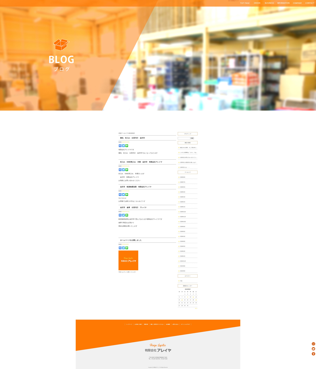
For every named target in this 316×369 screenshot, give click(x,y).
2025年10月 (183, 221)
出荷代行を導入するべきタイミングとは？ (189, 157)
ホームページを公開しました (131, 240)
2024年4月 (182, 251)
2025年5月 (182, 231)
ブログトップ (187, 133)
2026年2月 (182, 201)
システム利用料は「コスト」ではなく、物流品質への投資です (189, 152)
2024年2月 (182, 256)
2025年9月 (182, 226)
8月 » (196, 308)
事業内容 (269, 3)
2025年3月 (182, 236)
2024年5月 (182, 246)
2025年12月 (183, 211)
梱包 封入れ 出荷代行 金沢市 (132, 138)
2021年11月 (183, 261)
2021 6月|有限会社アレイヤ (233, 0)
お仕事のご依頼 (257, 3)
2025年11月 (183, 216)
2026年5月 (182, 187)
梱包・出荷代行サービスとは (283, 3)
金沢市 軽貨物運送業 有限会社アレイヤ (135, 187)
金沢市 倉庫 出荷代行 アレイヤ (133, 207)
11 (193, 297)
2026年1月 (182, 206)
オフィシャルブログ (185, 324)
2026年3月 (182, 197)
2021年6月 (182, 271)
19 (196, 299)
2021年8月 (182, 266)
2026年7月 (182, 182)
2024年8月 (182, 241)
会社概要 (297, 3)
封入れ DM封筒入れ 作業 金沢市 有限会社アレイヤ (141, 162)
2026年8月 (182, 177)
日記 (181, 280)
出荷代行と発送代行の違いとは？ (188, 162)
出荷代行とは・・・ (185, 167)
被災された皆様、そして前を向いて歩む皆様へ (189, 147)
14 (182, 299)
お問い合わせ (310, 3)
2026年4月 (182, 192)
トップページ (245, 3)
